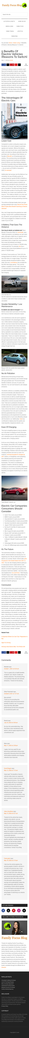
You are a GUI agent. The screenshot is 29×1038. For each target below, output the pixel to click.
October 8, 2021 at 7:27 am (11, 693)
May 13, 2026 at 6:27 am (11, 813)
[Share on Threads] (19, 65)
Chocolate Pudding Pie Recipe (8, 980)
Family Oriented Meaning (7, 989)
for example (8, 170)
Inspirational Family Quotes (8, 985)
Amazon (3, 967)
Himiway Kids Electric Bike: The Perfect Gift (13, 646)
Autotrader (20, 232)
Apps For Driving (6, 642)
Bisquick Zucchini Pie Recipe (8, 987)
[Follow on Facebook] (3, 910)
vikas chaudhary (8, 811)
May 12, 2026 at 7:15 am (11, 770)
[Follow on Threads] (24, 910)
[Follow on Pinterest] (13, 910)
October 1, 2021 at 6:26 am (11, 668)
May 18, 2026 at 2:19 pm (11, 860)
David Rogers (7, 768)
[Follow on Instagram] (19, 910)
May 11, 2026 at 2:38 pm (11, 745)
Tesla (20, 419)
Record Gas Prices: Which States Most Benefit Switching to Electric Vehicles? (14, 206)
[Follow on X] (8, 910)
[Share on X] (7, 65)
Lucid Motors (13, 262)
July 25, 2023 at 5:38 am (11, 722)
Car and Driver (16, 572)
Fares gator (7, 858)
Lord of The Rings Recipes (7, 982)
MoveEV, (9, 156)
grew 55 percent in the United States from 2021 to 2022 (14, 560)
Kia (20, 246)
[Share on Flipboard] (16, 65)
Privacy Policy (4, 1006)
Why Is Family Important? (7, 983)
